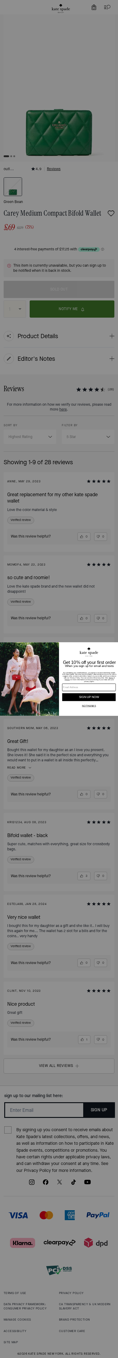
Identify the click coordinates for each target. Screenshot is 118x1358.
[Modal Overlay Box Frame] (59, 679)
